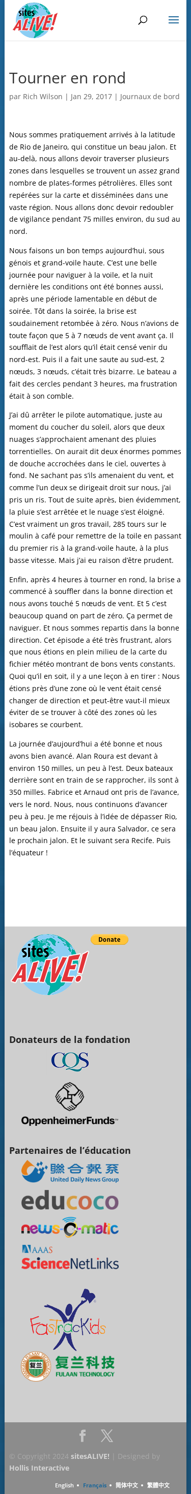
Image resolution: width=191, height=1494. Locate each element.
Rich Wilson (43, 96)
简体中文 (127, 1485)
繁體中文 (158, 1485)
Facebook (82, 1439)
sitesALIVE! (90, 1456)
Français (94, 1485)
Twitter (107, 1439)
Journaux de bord (150, 96)
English (64, 1485)
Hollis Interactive (39, 1468)
